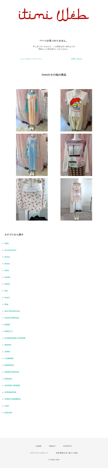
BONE (7, 325)
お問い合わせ (76, 59)
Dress (7, 257)
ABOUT (52, 446)
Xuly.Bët (8, 413)
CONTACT (67, 446)
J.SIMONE (9, 358)
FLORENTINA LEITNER (14, 338)
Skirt (6, 270)
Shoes (7, 284)
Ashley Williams (11, 318)
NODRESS (9, 365)
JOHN (7, 352)
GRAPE (7, 345)
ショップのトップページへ (31, 59)
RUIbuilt (8, 379)
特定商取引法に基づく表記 (67, 453)
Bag (6, 304)
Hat (6, 291)
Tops (6, 243)
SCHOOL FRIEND (12, 385)
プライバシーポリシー (39, 453)
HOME (38, 446)
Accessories (10, 250)
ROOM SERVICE (11, 372)
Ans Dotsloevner (12, 311)
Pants (7, 264)
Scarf (7, 298)
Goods (7, 277)
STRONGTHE (10, 392)
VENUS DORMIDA (12, 399)
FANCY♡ (8, 331)
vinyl (6, 406)
